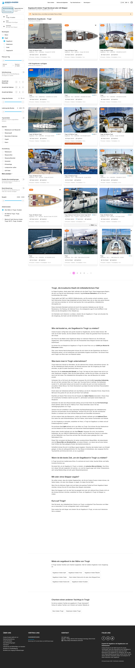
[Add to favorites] (60, 25)
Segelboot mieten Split (59, 572)
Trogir (52, 9)
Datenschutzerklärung (8, 639)
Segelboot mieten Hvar (75, 572)
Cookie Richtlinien (7, 641)
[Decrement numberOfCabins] (16, 87)
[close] (130, 14)
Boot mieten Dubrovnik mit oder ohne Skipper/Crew (84, 577)
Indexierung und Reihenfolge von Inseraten (14, 646)
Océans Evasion (31, 9)
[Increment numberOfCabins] (23, 87)
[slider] (3, 60)
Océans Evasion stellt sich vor (10, 637)
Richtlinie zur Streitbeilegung (10, 648)
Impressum (6, 644)
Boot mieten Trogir (58, 611)
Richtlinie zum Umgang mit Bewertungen (13, 650)
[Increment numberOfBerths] (23, 92)
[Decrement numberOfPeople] (16, 82)
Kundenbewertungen (33, 637)
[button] (47, 92)
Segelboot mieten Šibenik (92, 572)
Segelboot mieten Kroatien (80, 581)
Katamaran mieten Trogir (73, 611)
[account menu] (131, 2)
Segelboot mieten (46, 9)
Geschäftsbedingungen (9, 642)
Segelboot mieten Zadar (60, 577)
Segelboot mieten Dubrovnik (61, 581)
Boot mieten (51, 2)
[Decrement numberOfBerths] (16, 92)
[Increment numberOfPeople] (23, 82)
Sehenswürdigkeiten (62, 2)
